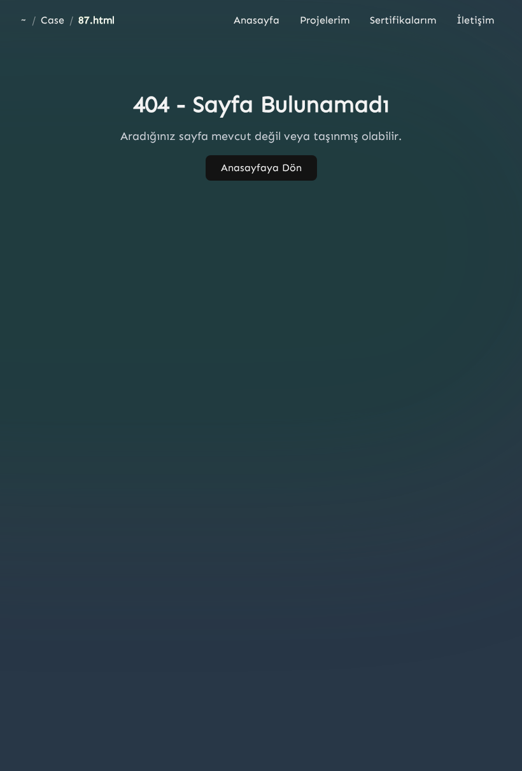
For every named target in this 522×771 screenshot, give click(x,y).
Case (52, 20)
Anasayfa (256, 20)
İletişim (475, 20)
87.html (96, 20)
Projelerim (324, 20)
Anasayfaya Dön (261, 168)
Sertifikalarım (403, 20)
